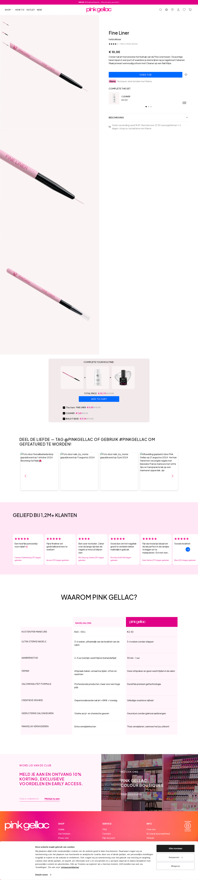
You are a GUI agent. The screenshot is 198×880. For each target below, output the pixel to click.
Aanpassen (174, 857)
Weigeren (175, 866)
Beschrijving (116, 117)
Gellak (61, 829)
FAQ (104, 829)
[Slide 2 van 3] (6, 34)
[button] (39, 471)
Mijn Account (108, 838)
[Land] (166, 9)
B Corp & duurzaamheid (158, 833)
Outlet (31, 9)
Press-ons (63, 838)
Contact (106, 833)
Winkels (150, 838)
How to (19, 9)
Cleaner (125, 96)
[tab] (146, 106)
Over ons (151, 829)
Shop (8, 9)
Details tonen (41, 875)
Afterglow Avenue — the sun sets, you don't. (99, 2)
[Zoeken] (160, 9)
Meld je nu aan (52, 798)
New (39, 9)
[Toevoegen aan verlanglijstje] (185, 74)
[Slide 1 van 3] (6, 24)
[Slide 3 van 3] (6, 44)
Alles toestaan (175, 848)
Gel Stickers (64, 833)
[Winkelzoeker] (172, 10)
